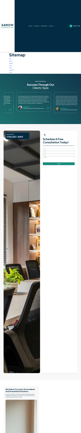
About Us (30, 25)
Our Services (36, 25)
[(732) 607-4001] (71, 26)
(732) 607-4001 (76, 25)
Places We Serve (44, 25)
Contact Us (51, 25)
